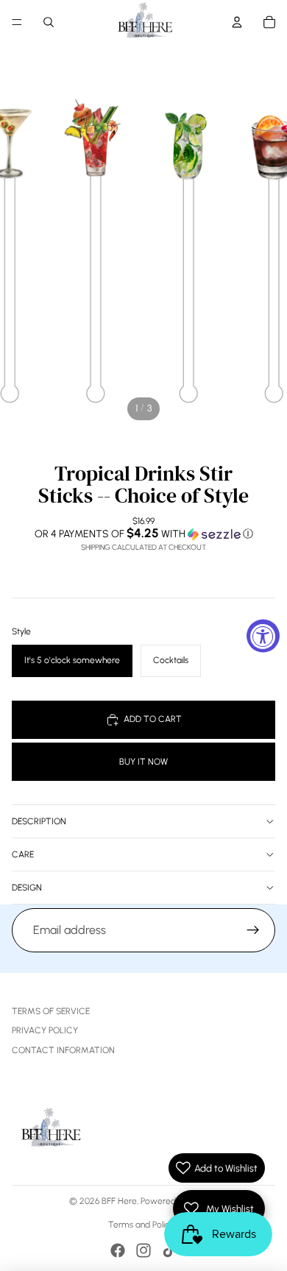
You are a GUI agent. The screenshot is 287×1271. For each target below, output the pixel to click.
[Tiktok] (169, 1250)
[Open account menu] (237, 22)
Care (23, 854)
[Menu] (17, 22)
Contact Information (63, 1050)
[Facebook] (118, 1250)
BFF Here (119, 1201)
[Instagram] (143, 1250)
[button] (143, 533)
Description (39, 821)
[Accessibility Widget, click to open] (263, 635)
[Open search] (48, 22)
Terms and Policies (144, 1224)
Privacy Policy (45, 1030)
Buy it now (143, 762)
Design (27, 887)
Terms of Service (51, 1011)
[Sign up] (253, 930)
